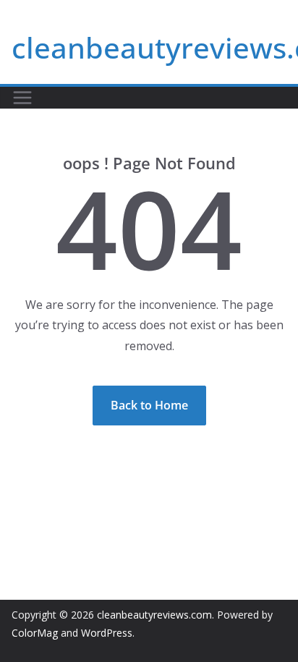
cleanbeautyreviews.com (154, 614)
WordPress (106, 633)
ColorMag (35, 633)
